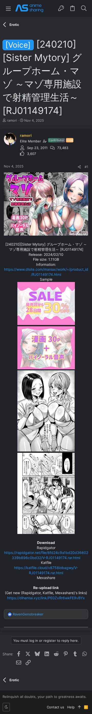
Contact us (55, 707)
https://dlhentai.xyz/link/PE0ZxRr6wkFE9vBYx (46, 598)
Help (71, 707)
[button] (8, 8)
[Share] (79, 166)
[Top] (79, 707)
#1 (86, 167)
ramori (12, 120)
